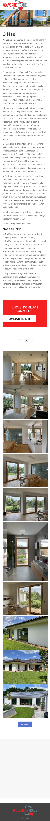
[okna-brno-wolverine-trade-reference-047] (25, 667)
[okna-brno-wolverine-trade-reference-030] (25, 504)
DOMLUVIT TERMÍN (19, 318)
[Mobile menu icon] (45, 5)
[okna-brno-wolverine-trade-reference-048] (25, 633)
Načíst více (25, 724)
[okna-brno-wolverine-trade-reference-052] (25, 701)
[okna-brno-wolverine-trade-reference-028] (25, 598)
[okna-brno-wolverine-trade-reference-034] (25, 368)
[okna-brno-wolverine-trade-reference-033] (25, 402)
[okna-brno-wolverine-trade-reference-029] (25, 551)
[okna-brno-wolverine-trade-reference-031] (25, 470)
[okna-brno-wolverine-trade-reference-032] (25, 436)
